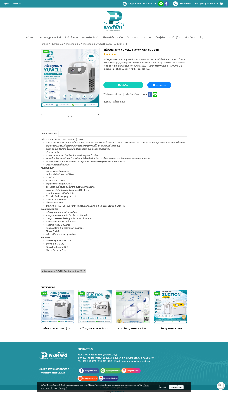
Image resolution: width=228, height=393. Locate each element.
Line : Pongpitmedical (49, 37)
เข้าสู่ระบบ (6, 4)
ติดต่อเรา (131, 37)
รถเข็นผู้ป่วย (175, 37)
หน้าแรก (30, 37)
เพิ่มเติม (189, 37)
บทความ (147, 37)
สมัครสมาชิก (17, 4)
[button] (202, 37)
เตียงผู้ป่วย (160, 37)
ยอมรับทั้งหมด (176, 387)
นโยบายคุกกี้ (62, 388)
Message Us (161, 85)
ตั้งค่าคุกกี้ (162, 387)
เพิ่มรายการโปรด (113, 94)
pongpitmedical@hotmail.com (143, 3)
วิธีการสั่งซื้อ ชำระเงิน (113, 37)
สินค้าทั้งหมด (71, 37)
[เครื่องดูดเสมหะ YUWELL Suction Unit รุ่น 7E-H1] (70, 78)
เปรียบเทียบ (133, 94)
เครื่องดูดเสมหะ (119, 101)
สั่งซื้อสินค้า (124, 85)
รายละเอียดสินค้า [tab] (49, 133)
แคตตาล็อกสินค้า (90, 37)
